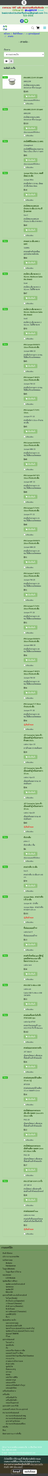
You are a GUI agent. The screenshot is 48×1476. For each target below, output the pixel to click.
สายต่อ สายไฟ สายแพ (14, 1361)
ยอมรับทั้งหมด (30, 1472)
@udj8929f (31, 10)
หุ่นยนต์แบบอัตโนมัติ (14, 1326)
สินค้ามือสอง (7, 1253)
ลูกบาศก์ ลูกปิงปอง (13, 1421)
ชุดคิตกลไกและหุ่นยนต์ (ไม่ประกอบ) (20, 1331)
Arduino (9, 1263)
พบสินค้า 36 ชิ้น (9, 68)
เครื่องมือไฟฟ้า (11, 1400)
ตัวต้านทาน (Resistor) (14, 1306)
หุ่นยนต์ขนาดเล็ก (9, 1320)
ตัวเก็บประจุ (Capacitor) (15, 1301)
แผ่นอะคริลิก (11, 1382)
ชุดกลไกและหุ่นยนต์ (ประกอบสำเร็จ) (20, 1328)
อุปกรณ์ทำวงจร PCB (10, 1406)
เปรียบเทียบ (29, 104)
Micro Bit (9, 1292)
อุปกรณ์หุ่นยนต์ (8, 1339)
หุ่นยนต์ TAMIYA (12, 1334)
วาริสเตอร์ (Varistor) (14, 1303)
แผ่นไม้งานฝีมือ (12, 1377)
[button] (31, 28)
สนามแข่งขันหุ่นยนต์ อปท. (16, 1418)
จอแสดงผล (7, 1275)
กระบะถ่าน (10, 1358)
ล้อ (7, 1348)
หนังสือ (5, 1427)
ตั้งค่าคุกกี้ (16, 1472)
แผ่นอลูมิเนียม (11, 1388)
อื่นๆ (4, 1430)
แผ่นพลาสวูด (11, 1380)
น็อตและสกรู (11, 1369)
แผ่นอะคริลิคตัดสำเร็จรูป (15, 1385)
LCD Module (10, 1278)
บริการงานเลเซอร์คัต (11, 1257)
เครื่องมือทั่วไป (11, 1397)
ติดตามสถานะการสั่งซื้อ (12, 1434)
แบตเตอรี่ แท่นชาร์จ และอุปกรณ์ (15, 1409)
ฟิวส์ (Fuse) (10, 1309)
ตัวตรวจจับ (10, 1364)
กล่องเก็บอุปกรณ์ (12, 1403)
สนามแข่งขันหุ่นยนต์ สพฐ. (16, 1416)
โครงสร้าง (10, 1342)
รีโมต (8, 1336)
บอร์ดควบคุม (8, 1260)
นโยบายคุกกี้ (18, 1467)
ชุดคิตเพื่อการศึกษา (10, 1281)
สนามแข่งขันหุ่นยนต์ (11, 1413)
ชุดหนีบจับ (10, 1345)
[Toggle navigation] (44, 28)
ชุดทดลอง (10, 1287)
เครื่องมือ (6, 1394)
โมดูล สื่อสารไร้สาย (13, 1272)
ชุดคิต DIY (10, 1289)
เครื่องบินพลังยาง (9, 1391)
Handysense (11, 1266)
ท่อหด (8, 1374)
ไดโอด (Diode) (11, 1298)
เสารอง (9, 1372)
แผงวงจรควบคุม (12, 1323)
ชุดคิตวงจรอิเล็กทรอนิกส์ (15, 1284)
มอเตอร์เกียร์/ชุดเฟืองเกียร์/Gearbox (20, 1356)
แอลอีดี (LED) (11, 1314)
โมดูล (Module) (9, 1269)
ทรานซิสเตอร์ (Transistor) (16, 1312)
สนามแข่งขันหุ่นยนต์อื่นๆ (15, 1424)
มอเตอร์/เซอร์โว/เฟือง (14, 1353)
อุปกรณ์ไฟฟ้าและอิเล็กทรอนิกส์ (15, 1295)
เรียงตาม (7, 49)
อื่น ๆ (7, 1317)
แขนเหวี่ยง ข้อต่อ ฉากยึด (15, 1350)
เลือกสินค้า (32, 96)
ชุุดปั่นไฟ (9, 1366)
